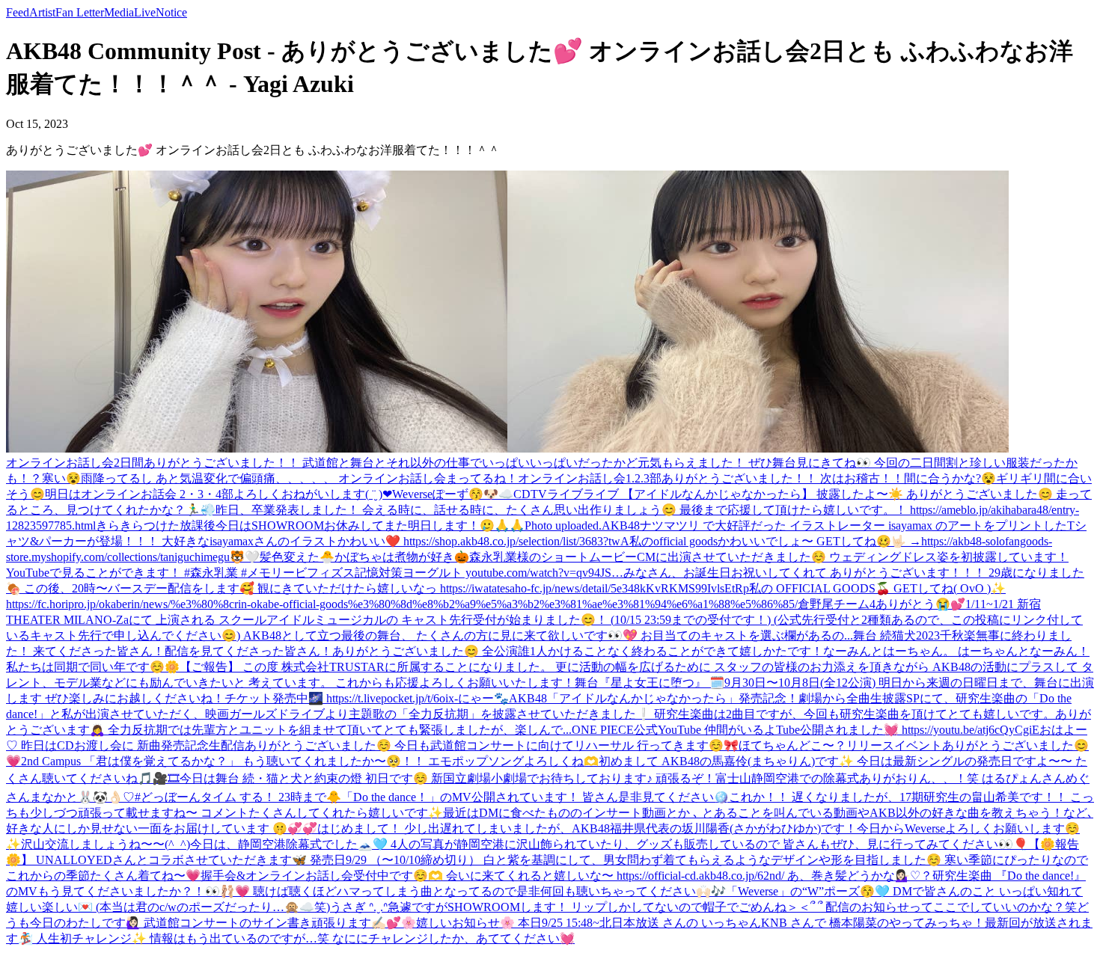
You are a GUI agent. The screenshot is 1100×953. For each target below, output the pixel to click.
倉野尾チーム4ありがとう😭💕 (881, 604)
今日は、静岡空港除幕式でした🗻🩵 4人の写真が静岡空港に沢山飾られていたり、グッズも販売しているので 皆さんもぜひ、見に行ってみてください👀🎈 (609, 844)
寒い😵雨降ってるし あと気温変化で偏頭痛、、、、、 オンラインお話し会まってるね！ (280, 478)
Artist (42, 12)
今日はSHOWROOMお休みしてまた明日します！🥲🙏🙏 (370, 525)
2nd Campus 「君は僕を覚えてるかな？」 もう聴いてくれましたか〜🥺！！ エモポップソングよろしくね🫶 (310, 761)
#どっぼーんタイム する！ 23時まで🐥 (238, 797)
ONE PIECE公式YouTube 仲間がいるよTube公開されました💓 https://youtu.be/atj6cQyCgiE (805, 729)
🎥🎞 (166, 778)
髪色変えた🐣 (297, 557)
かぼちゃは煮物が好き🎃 (401, 557)
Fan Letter (79, 12)
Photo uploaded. (563, 525)
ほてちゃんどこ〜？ (792, 745)
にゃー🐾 (483, 698)
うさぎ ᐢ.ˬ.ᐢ (359, 907)
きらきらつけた (138, 525)
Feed (17, 12)
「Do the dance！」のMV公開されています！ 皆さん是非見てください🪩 (535, 797)
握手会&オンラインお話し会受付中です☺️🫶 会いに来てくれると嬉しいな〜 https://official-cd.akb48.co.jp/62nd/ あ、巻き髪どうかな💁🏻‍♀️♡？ (566, 875)
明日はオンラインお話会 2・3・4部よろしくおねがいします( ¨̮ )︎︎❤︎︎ (218, 494)
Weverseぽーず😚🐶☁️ (452, 494)
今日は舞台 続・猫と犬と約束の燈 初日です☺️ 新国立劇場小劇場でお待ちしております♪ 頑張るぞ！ (447, 778)
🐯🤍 (245, 557)
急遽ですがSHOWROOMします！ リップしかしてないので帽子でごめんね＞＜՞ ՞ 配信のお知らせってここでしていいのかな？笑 (732, 907)
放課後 (198, 525)
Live (145, 12)
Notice (171, 12)
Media (119, 12)
